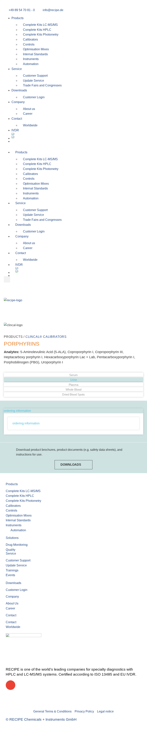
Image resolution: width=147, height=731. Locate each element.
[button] (73, 144)
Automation (30, 64)
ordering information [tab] (17, 410)
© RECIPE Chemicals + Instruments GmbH (41, 719)
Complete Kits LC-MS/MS (40, 24)
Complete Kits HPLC (37, 29)
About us (29, 108)
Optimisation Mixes (36, 49)
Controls (28, 44)
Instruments (31, 59)
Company (18, 102)
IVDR (15, 130)
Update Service (33, 80)
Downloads (19, 90)
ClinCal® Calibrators (46, 336)
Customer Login (34, 97)
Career (27, 113)
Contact (16, 118)
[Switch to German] (77, 137)
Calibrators (30, 39)
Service (16, 69)
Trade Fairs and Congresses (42, 85)
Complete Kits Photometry (40, 34)
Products (17, 18)
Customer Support (35, 75)
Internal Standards (35, 54)
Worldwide (30, 125)
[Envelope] (10, 685)
